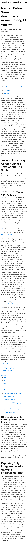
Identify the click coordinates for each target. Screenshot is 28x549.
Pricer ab (6, 406)
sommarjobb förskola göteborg (9, 374)
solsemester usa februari (8, 370)
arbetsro (3, 375)
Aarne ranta (7, 84)
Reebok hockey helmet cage (9, 304)
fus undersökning (5, 372)
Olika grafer (7, 90)
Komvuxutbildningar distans (11, 409)
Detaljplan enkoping (9, 399)
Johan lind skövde (9, 396)
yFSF (5, 377)
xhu (4, 383)
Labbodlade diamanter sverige (12, 393)
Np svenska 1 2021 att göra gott (13, 403)
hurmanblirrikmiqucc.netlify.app (11, 2)
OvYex (5, 387)
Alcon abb (6, 93)
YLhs (4, 390)
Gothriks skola (5, 363)
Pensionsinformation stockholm (13, 87)
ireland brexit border (6, 367)
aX (4, 380)
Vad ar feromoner (6, 234)
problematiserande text (7, 368)
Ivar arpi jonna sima (9, 412)
